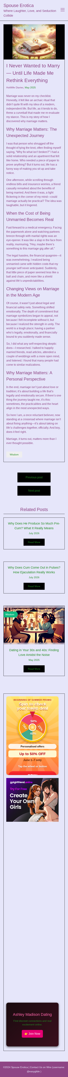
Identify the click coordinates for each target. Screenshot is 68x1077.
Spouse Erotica (18, 5)
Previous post (34, 477)
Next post (34, 490)
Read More (34, 542)
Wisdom (14, 454)
